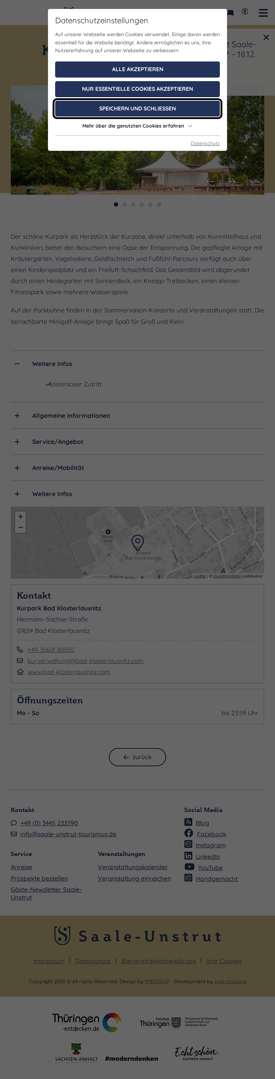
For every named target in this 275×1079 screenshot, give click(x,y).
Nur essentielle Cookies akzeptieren (137, 88)
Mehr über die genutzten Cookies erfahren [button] (133, 126)
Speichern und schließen (137, 108)
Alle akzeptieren (137, 69)
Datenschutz (205, 143)
